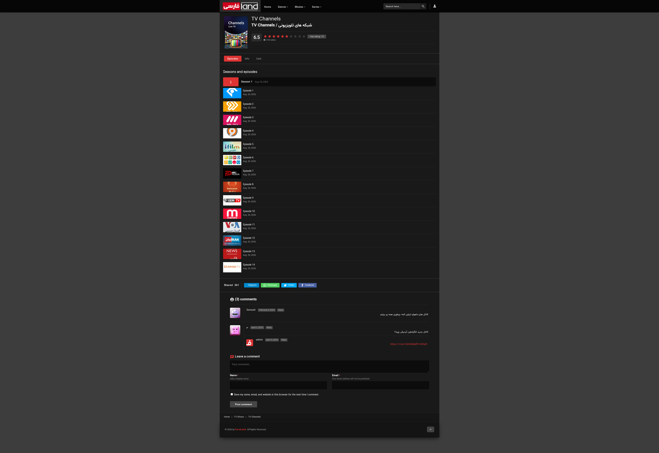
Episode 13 (249, 251)
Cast (258, 58)
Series (315, 6)
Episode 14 (249, 265)
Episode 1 (248, 91)
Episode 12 (249, 238)
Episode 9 (248, 198)
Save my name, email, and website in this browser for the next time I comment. (276, 395)
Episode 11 (249, 225)
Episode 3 (248, 117)
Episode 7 (248, 171)
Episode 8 (248, 184)
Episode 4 (248, 131)
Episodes (232, 58)
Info (247, 58)
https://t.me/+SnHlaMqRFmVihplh (408, 344)
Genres (282, 6)
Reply (280, 310)
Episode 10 (249, 211)
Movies (299, 6)
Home (267, 6)
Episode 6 (248, 158)
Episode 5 (248, 144)
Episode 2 (248, 104)
